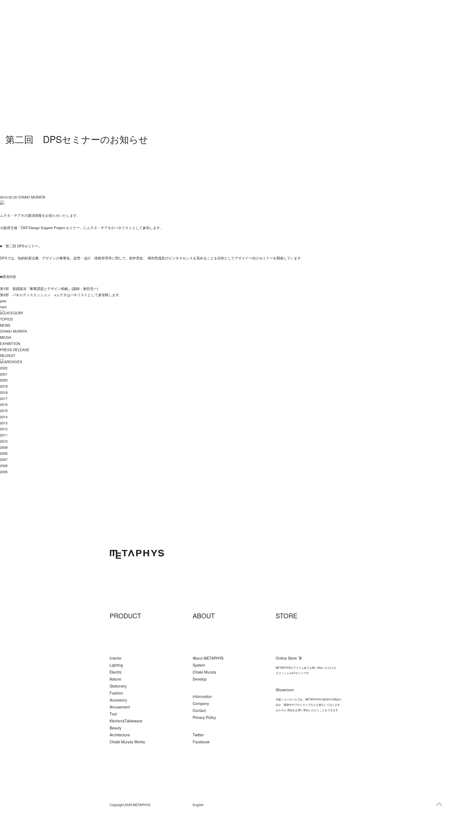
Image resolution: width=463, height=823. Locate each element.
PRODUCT (125, 615)
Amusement (120, 707)
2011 (4, 435)
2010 (4, 441)
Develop (200, 679)
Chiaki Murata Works (127, 741)
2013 (4, 422)
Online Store (286, 658)
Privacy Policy (204, 717)
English (198, 804)
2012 (4, 428)
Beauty (115, 727)
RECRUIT (7, 355)
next (3, 306)
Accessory (118, 700)
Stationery (118, 686)
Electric (116, 672)
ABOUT (204, 615)
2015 (4, 410)
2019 (4, 386)
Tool (113, 714)
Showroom (285, 689)
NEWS (5, 325)
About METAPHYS (208, 658)
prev (3, 300)
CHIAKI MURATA (13, 331)
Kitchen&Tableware (126, 720)
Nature (115, 679)
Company (201, 703)
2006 (4, 465)
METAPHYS (137, 554)
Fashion (116, 693)
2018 (4, 392)
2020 (4, 380)
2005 (4, 471)
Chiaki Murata (204, 672)
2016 (4, 404)
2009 (4, 447)
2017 (4, 398)
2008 (4, 453)
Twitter (198, 734)
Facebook (201, 741)
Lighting (116, 665)
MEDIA (5, 337)
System (199, 665)
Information (202, 696)
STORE (286, 615)
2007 (4, 459)
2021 (4, 374)
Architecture (120, 734)
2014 (4, 416)
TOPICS (6, 319)
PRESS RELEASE (14, 349)
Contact (199, 710)
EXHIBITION (10, 343)
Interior (116, 658)
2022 (4, 367)
